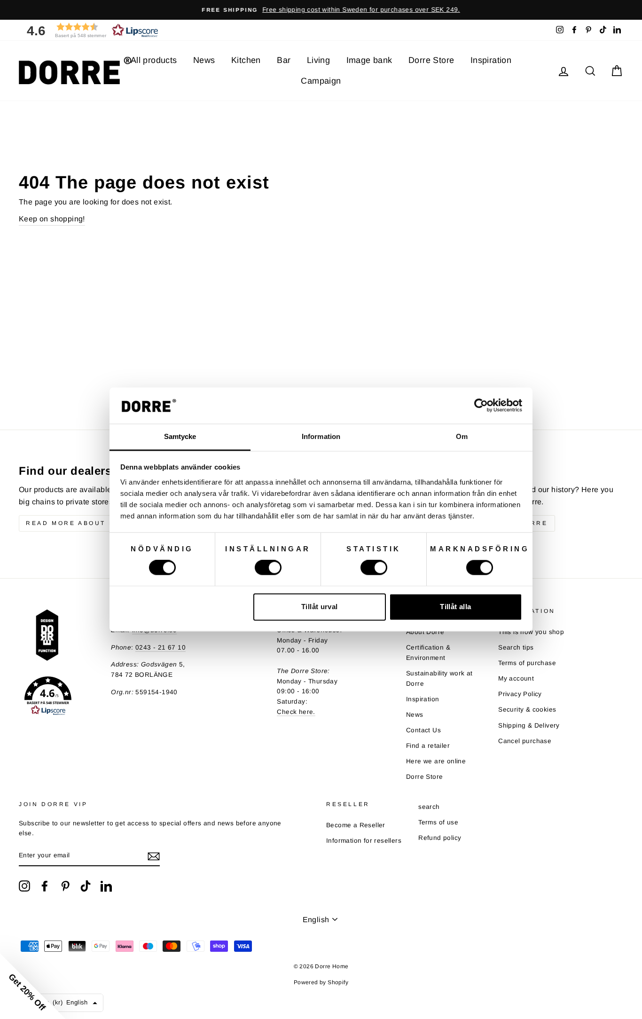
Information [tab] (321, 436)
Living (318, 60)
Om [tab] (462, 436)
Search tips (515, 647)
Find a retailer (428, 745)
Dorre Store (431, 60)
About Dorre (425, 631)
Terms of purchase (527, 662)
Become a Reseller (355, 825)
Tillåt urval (319, 607)
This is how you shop (531, 631)
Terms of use (438, 822)
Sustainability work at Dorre (439, 678)
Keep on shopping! (52, 219)
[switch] (268, 567)
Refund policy (439, 837)
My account (516, 678)
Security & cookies (527, 709)
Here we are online (436, 761)
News (204, 60)
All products (154, 60)
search (428, 806)
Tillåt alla (455, 607)
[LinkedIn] (106, 886)
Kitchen (246, 60)
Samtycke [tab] (180, 436)
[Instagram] (24, 886)
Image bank (369, 60)
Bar (283, 60)
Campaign (321, 81)
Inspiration (490, 60)
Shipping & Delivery (529, 725)
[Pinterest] (65, 886)
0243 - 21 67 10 (160, 647)
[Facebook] (44, 886)
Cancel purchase (524, 741)
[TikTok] (85, 886)
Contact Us (423, 730)
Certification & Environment (428, 652)
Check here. (296, 711)
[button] (89, 30)
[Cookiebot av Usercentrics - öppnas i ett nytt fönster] (481, 406)
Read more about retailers (90, 523)
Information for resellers (363, 840)
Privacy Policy (520, 694)
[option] (321, 10)
